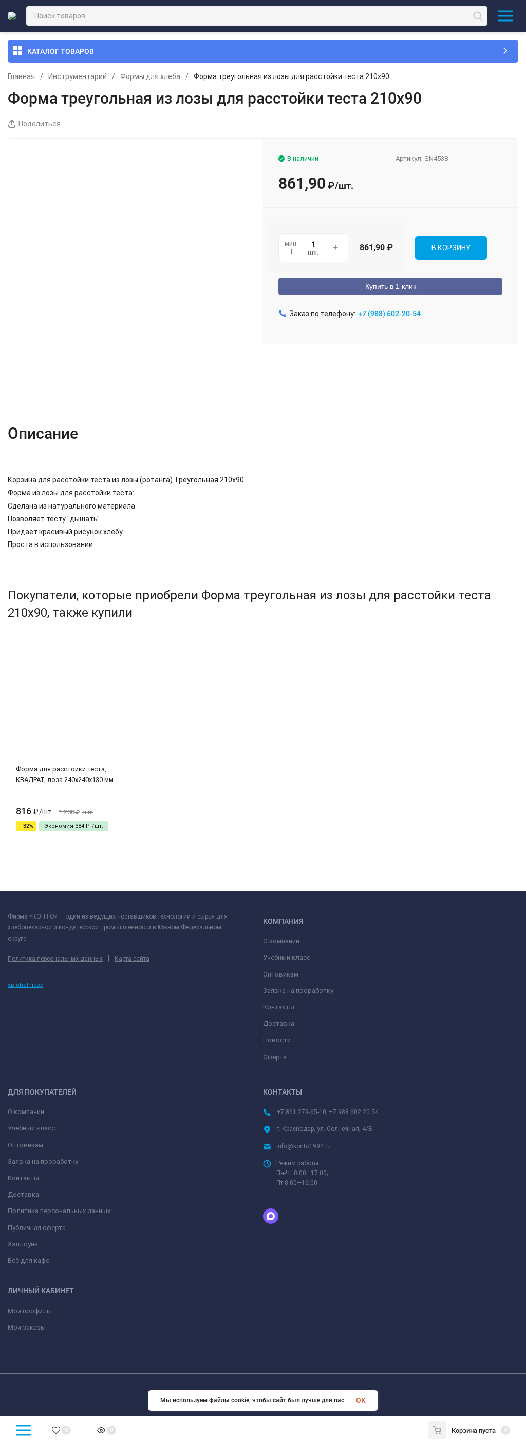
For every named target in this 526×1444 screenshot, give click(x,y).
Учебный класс (286, 957)
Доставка (278, 1023)
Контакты (278, 1007)
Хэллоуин (23, 1244)
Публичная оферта (37, 1228)
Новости (277, 1040)
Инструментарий (77, 76)
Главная (21, 76)
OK (361, 1400)
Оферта (275, 1057)
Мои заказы (27, 1327)
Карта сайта (132, 958)
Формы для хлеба (150, 76)
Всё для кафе (28, 1260)
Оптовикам (280, 974)
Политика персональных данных (55, 958)
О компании (281, 941)
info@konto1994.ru (303, 1146)
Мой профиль (29, 1311)
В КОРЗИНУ (451, 248)
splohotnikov (25, 985)
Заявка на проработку (298, 990)
